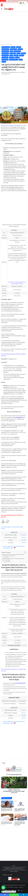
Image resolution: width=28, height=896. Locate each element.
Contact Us (21, 887)
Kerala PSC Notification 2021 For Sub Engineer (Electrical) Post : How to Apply (13, 559)
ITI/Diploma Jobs (17, 51)
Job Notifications (5, 53)
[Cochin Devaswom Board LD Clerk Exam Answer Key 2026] (7, 817)
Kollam (11, 55)
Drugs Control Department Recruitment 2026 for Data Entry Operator (20, 823)
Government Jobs (5, 51)
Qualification (6, 557)
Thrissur (20, 59)
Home (3, 44)
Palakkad (17, 57)
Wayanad (3, 61)
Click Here (23, 535)
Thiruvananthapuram (13, 59)
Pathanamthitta (5, 59)
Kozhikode (21, 55)
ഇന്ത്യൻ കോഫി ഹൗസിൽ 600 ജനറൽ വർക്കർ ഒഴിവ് (6, 809)
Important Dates (7, 561)
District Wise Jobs (5, 49)
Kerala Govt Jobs (5, 55)
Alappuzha (18, 47)
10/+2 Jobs (13, 47)
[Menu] (1, 9)
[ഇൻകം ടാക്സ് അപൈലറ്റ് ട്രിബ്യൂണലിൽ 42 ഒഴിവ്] (21, 804)
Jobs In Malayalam (22, 885)
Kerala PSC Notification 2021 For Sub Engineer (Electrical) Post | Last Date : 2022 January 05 (13, 555)
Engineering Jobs (13, 49)
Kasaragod (23, 53)
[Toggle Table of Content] (24, 553)
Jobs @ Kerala (12, 53)
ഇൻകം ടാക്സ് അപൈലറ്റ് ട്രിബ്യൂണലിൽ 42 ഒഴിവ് (20, 809)
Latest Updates (5, 57)
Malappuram (11, 57)
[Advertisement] (14, 27)
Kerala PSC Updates (9, 44)
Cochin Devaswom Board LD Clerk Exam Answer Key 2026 (6, 822)
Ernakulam (20, 49)
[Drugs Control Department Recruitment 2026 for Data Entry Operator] (21, 817)
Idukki (11, 51)
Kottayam (16, 55)
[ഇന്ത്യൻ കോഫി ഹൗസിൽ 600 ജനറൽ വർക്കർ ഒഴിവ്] (7, 804)
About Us (16, 887)
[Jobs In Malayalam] (8, 9)
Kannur (18, 53)
